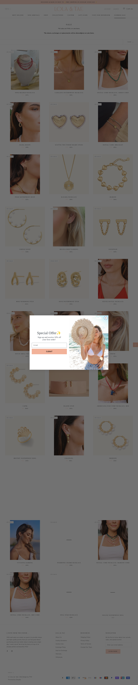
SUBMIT (49, 351)
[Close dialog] (106, 318)
